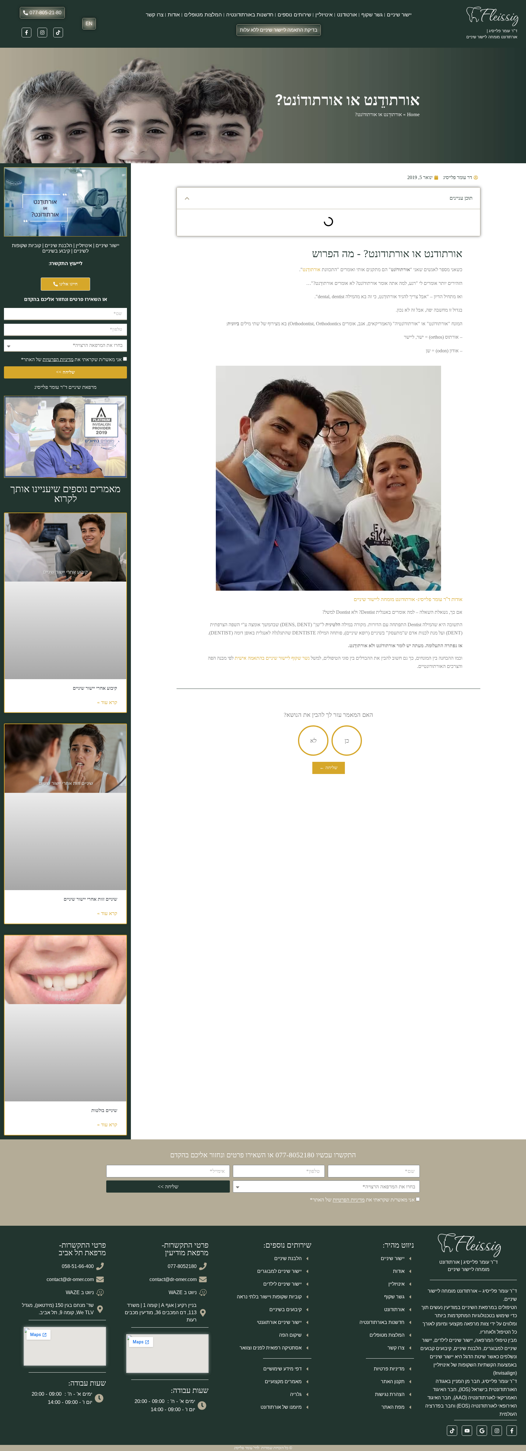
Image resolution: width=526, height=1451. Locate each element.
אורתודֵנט (312, 269)
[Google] (482, 1430)
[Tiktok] (58, 32)
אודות (174, 15)
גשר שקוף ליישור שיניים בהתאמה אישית (272, 658)
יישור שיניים (399, 15)
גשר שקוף (372, 15)
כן (347, 740)
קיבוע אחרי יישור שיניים (95, 688)
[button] (187, 198)
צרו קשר (154, 15)
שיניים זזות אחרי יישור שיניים (90, 899)
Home (413, 114)
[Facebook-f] (26, 32)
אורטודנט (347, 15)
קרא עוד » (107, 702)
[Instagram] (42, 32)
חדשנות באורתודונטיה (249, 15)
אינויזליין (324, 15)
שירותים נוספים (294, 15)
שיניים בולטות (104, 1110)
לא (313, 740)
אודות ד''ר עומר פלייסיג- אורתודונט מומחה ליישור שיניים (408, 599)
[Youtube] (467, 1430)
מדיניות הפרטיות (58, 359)
